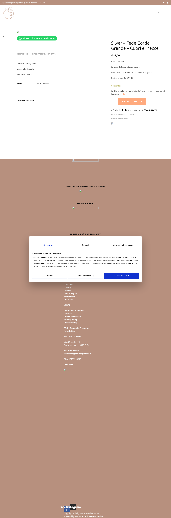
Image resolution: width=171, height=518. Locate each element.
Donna (126, 114)
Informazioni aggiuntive (43, 54)
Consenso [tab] (47, 245)
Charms (67, 290)
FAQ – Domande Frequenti (76, 328)
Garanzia (68, 313)
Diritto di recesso (72, 316)
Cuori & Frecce (123, 119)
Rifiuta (49, 276)
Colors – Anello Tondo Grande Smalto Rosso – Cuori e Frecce (25, 135)
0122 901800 (73, 351)
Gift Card (68, 299)
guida (122, 94)
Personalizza (84, 276)
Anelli (121, 114)
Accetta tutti (121, 276)
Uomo (132, 114)
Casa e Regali (70, 293)
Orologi (67, 287)
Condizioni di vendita (74, 310)
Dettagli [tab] (85, 245)
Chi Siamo (68, 365)
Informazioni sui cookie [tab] (123, 245)
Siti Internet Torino (94, 516)
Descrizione (22, 54)
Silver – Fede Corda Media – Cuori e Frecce (47, 133)
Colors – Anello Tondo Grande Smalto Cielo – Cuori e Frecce (68, 135)
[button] (157, 13)
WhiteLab (79, 516)
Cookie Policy (70, 322)
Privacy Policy (70, 319)
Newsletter (69, 331)
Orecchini (68, 284)
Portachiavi (69, 296)
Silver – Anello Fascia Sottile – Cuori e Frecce (91, 133)
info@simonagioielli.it (80, 354)
